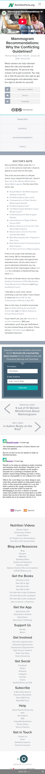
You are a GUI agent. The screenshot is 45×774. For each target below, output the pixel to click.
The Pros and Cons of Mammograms (25, 249)
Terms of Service (22, 727)
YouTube (22, 677)
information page (18, 330)
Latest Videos (22, 535)
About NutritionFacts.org (22, 710)
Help (22, 712)
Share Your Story (22, 653)
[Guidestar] (18, 758)
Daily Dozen (22, 617)
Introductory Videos (22, 532)
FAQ (22, 718)
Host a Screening (22, 656)
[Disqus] (22, 468)
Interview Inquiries (22, 745)
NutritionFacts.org (24, 4)
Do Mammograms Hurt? (19, 206)
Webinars (22, 556)
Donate (22, 629)
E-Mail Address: (14, 376)
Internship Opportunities (22, 644)
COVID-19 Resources (22, 570)
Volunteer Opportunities (22, 641)
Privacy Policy (22, 724)
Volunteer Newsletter (22, 694)
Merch (22, 632)
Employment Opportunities (22, 647)
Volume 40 (25, 58)
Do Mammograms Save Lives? (22, 197)
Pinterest (22, 671)
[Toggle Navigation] (39, 4)
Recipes (22, 553)
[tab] (22, 119)
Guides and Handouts (23, 562)
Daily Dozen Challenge (22, 620)
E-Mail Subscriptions (22, 692)
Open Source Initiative (22, 650)
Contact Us (22, 736)
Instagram (22, 674)
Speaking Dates (22, 559)
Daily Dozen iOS (22, 611)
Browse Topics (23, 529)
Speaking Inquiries (22, 742)
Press (22, 739)
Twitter (22, 668)
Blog (22, 550)
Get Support (23, 715)
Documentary (22, 541)
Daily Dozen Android (22, 614)
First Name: (12, 366)
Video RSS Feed (22, 697)
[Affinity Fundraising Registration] (24, 758)
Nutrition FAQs (22, 565)
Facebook (22, 665)
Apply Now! (31, 768)
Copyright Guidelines (22, 721)
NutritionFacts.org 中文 (22, 682)
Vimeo (22, 679)
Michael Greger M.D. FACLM (17, 55)
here (11, 273)
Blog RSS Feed (22, 700)
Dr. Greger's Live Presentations (22, 538)
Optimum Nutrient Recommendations (22, 568)
